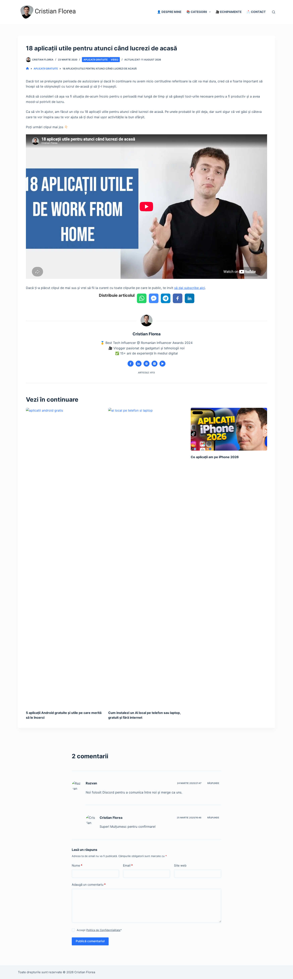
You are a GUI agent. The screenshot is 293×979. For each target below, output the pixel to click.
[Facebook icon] (131, 364)
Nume (77, 865)
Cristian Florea (111, 818)
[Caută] (273, 12)
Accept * (99, 930)
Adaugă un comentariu (89, 884)
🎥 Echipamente (229, 12)
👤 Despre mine (169, 12)
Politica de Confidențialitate (103, 930)
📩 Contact (256, 12)
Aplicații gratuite (96, 59)
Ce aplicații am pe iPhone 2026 (215, 457)
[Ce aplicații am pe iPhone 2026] (229, 429)
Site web (180, 865)
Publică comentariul (90, 941)
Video (114, 59)
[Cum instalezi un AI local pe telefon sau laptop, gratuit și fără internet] (146, 557)
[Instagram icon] (154, 364)
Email (128, 865)
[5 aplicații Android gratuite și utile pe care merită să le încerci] (64, 557)
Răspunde (213, 783)
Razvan (91, 783)
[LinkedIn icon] (139, 364)
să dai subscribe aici (189, 288)
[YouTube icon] (162, 364)
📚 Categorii (196, 12)
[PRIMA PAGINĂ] (27, 68)
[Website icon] (146, 364)
